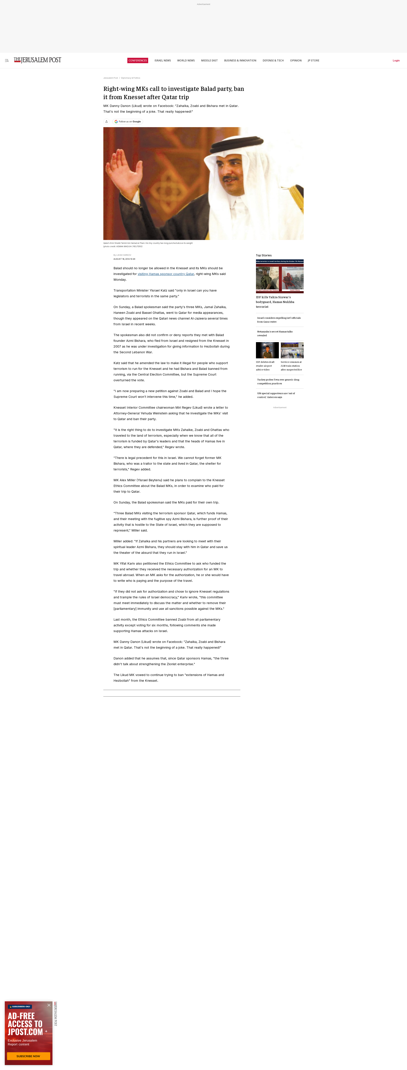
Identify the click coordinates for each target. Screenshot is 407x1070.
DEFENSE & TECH (273, 60)
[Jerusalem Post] (35, 60)
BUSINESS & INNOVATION (240, 60)
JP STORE (313, 60)
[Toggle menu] (7, 60)
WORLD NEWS (186, 60)
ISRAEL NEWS (163, 60)
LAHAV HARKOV (123, 255)
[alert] (28, 1033)
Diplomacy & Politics (130, 78)
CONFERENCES (138, 60)
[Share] (106, 121)
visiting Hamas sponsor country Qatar (166, 274)
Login (396, 60)
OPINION (296, 60)
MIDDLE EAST (209, 60)
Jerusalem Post (110, 78)
